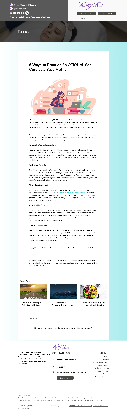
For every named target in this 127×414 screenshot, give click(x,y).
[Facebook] (14, 13)
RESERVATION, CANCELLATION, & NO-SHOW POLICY (88, 406)
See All (105, 281)
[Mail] (11, 4)
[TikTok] (18, 13)
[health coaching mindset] (33, 291)
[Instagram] (11, 13)
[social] (22, 13)
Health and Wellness (35, 270)
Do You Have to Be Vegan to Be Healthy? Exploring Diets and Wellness (93, 304)
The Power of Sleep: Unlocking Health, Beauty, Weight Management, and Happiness (62, 304)
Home (106, 356)
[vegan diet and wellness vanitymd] (93, 291)
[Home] (27, 13)
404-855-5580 (62, 367)
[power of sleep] (63, 291)
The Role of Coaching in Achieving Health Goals (31, 304)
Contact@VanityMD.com (66, 359)
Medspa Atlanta (24, 409)
